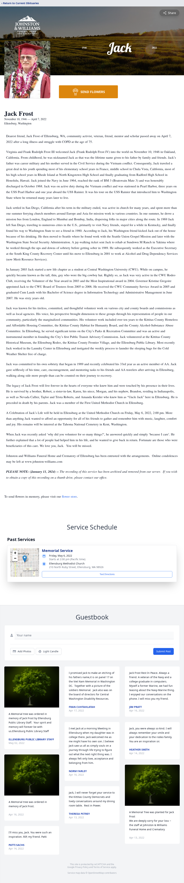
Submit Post (163, 651)
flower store (69, 496)
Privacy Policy (82, 867)
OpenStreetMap (96, 872)
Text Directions (107, 574)
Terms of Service (101, 867)
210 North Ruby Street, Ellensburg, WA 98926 (76, 567)
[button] (24, 558)
